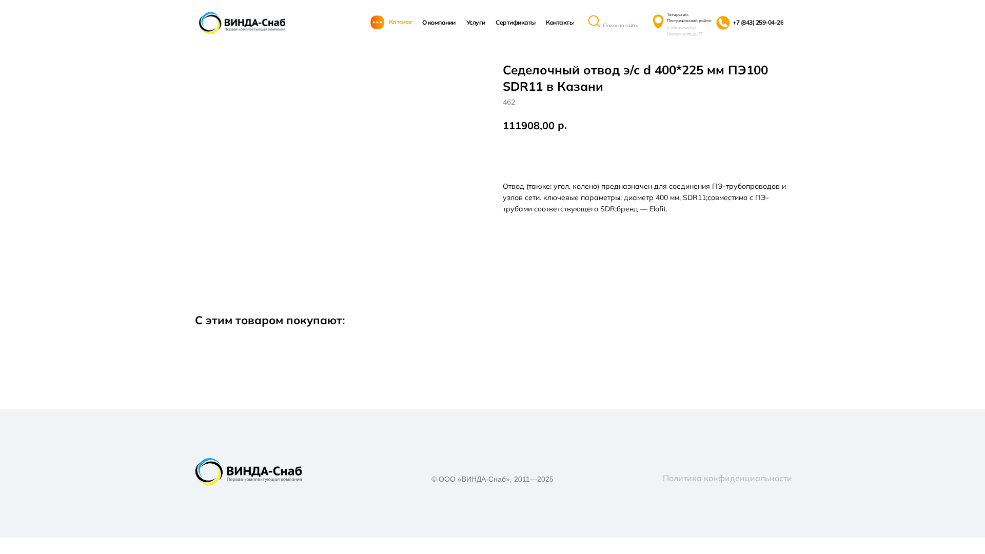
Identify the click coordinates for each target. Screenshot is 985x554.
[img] (242, 23)
